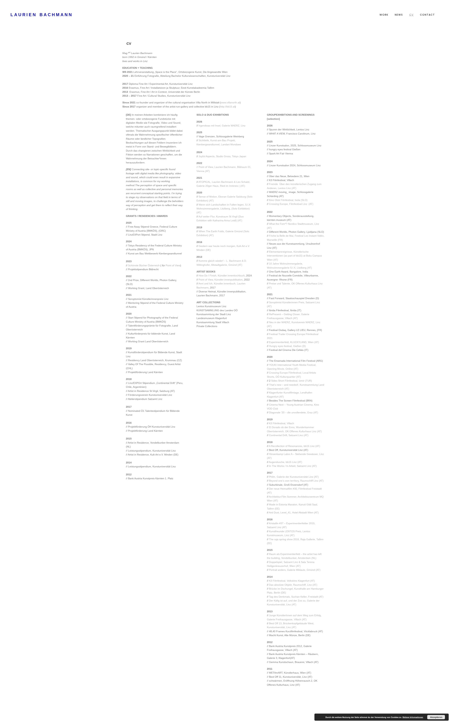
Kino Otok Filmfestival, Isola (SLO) (288, 200)
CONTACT (427, 15)
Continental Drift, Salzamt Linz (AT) (288, 435)
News (399, 15)
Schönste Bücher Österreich (143, 265)
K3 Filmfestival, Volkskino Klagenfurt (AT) (292, 580)
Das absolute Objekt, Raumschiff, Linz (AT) (293, 584)
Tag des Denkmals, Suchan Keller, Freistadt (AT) (296, 596)
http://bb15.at (227, 106)
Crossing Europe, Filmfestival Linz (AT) (291, 204)
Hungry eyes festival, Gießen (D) (287, 346)
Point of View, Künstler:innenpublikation (221, 279)
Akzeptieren (436, 717)
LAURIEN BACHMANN (41, 14)
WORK (384, 15)
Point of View (173, 265)
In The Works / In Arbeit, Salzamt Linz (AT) (293, 466)
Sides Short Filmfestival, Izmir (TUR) (291, 380)
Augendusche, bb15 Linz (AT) (285, 462)
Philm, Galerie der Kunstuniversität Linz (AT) (294, 476)
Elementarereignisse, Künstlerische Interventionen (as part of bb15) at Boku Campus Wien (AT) (294, 255)
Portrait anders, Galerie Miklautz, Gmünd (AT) (294, 569)
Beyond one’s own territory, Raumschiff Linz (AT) (296, 480)
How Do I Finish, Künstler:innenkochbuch (222, 275)
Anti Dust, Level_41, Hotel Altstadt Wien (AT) (294, 512)
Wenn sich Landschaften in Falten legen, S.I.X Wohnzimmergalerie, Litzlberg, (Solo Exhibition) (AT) (223, 208)
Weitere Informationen (412, 717)
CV (411, 15)
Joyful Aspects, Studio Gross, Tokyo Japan (222, 156)
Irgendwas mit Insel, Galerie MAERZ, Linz (222, 125)
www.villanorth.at (230, 102)
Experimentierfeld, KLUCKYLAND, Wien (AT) (294, 342)
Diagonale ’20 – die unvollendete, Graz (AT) (293, 412)
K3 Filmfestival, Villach (281, 423)
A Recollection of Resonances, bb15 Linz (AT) (294, 446)
